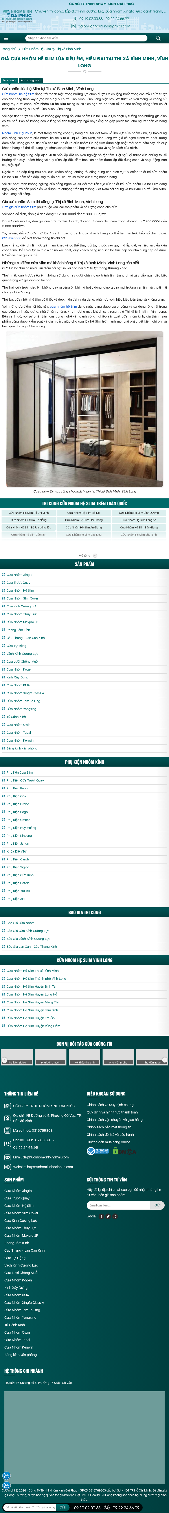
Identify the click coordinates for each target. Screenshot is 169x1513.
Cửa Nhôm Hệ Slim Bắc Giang (139, 527)
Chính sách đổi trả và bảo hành (110, 1135)
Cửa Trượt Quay (18, 583)
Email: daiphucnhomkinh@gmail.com (41, 1157)
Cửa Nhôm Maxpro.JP (22, 622)
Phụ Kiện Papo (17, 788)
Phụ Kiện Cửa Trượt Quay (25, 780)
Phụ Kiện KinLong (19, 836)
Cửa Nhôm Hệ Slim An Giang (84, 527)
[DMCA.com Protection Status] (125, 1151)
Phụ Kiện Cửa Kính (20, 875)
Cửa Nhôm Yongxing (21, 709)
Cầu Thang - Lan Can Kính (26, 638)
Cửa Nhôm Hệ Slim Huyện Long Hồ (32, 994)
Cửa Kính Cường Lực (22, 606)
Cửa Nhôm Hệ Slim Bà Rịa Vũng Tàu (28, 527)
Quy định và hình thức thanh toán (112, 1112)
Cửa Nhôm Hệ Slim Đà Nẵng (28, 520)
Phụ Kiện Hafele (18, 883)
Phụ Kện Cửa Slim (20, 772)
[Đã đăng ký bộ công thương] (98, 1151)
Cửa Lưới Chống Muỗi (22, 662)
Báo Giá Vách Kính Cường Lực (28, 939)
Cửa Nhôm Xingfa (20, 575)
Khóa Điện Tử (16, 851)
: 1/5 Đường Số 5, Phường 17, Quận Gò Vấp (39, 1383)
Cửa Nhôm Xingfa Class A (25, 693)
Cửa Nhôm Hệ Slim (20, 590)
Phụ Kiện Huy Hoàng (21, 828)
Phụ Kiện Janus (18, 844)
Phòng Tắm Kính (18, 630)
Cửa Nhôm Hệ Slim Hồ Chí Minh (29, 512)
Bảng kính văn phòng (22, 748)
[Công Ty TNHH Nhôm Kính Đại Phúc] (17, 16)
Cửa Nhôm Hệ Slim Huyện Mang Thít (33, 1002)
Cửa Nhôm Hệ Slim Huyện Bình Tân (32, 986)
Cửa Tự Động (16, 646)
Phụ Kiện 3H (15, 899)
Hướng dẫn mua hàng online (108, 1142)
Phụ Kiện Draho (18, 804)
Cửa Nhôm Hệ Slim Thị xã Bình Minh (33, 971)
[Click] (4, 1060)
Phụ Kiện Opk (16, 796)
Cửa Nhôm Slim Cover (22, 598)
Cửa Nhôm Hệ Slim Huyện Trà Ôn (31, 1018)
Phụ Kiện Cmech (19, 820)
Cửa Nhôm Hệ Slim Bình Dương (139, 512)
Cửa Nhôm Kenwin (20, 740)
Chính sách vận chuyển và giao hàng (115, 1120)
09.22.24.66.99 (117, 18)
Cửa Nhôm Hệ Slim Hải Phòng (84, 520)
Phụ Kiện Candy (18, 859)
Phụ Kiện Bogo (17, 812)
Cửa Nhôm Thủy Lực (22, 614)
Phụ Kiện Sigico (18, 867)
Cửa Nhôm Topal (19, 733)
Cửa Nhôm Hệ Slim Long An (138, 520)
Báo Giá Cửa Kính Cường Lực (28, 931)
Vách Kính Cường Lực (22, 654)
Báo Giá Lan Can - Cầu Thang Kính (32, 947)
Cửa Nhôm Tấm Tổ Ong (23, 701)
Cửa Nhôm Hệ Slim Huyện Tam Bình (32, 1010)
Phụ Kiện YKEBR (18, 891)
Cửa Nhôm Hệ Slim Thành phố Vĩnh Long (36, 979)
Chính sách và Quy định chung (110, 1105)
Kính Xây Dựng (18, 677)
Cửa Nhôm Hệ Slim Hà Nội (83, 512)
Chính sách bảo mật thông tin (109, 1127)
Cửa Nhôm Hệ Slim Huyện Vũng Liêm (33, 1026)
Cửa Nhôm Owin (18, 725)
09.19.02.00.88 (91, 18)
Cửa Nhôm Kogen (19, 669)
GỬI (157, 1205)
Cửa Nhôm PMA (18, 685)
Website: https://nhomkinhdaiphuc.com (43, 1167)
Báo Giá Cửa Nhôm (20, 923)
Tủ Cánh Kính (16, 717)
